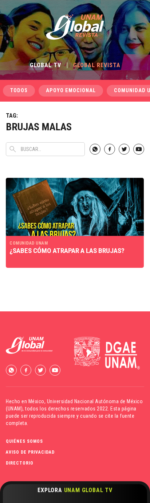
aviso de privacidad (30, 452)
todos (19, 90)
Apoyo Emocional (71, 90)
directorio (19, 463)
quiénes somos (24, 441)
